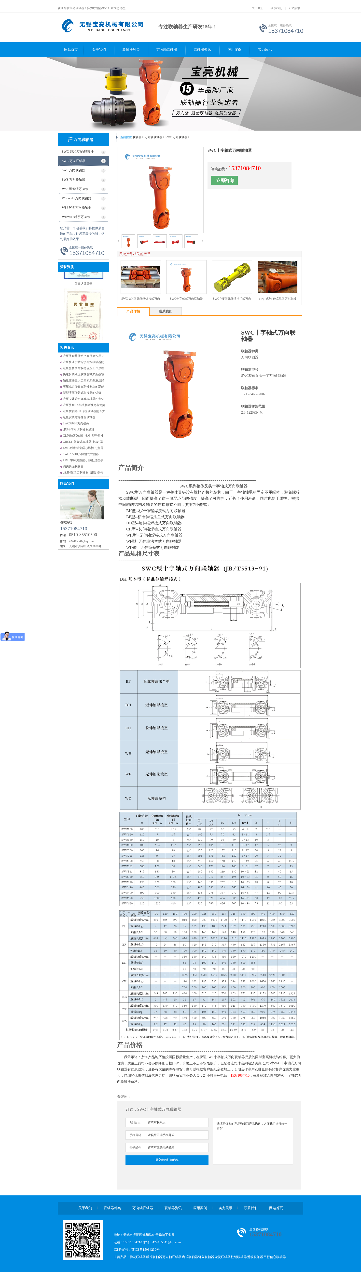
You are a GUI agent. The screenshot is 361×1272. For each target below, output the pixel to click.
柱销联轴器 (239, 1257)
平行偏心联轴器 (275, 1257)
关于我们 (258, 8)
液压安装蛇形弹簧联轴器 (79, 417)
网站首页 (71, 50)
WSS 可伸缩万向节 (75, 189)
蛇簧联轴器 (223, 1257)
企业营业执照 (83, 338)
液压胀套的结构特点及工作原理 (83, 368)
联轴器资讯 (202, 50)
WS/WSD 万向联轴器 (76, 198)
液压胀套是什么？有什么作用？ (83, 356)
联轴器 (137, 137)
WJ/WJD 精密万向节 (76, 217)
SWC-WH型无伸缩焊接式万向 (140, 298)
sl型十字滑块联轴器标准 (78, 429)
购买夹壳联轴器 (73, 466)
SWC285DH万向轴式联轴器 (81, 454)
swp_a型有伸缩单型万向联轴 (277, 298)
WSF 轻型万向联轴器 (76, 207)
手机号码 (135, 1135)
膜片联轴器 (154, 1257)
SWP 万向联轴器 (73, 170)
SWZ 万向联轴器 (73, 179)
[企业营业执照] (83, 333)
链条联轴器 (206, 1257)
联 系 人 (135, 1122)
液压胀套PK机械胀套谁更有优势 (84, 405)
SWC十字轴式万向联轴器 (186, 298)
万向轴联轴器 (166, 50)
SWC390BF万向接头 (76, 423)
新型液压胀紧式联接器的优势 (82, 392)
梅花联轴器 (138, 1257)
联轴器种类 (131, 50)
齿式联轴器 (190, 1257)
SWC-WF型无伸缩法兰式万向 (232, 298)
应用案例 (234, 50)
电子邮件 (135, 1147)
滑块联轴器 (255, 1257)
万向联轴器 (83, 139)
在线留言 (295, 8)
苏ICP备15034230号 (145, 1249)
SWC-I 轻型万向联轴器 (78, 151)
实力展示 (265, 50)
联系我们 (276, 8)
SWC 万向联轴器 (73, 161)
